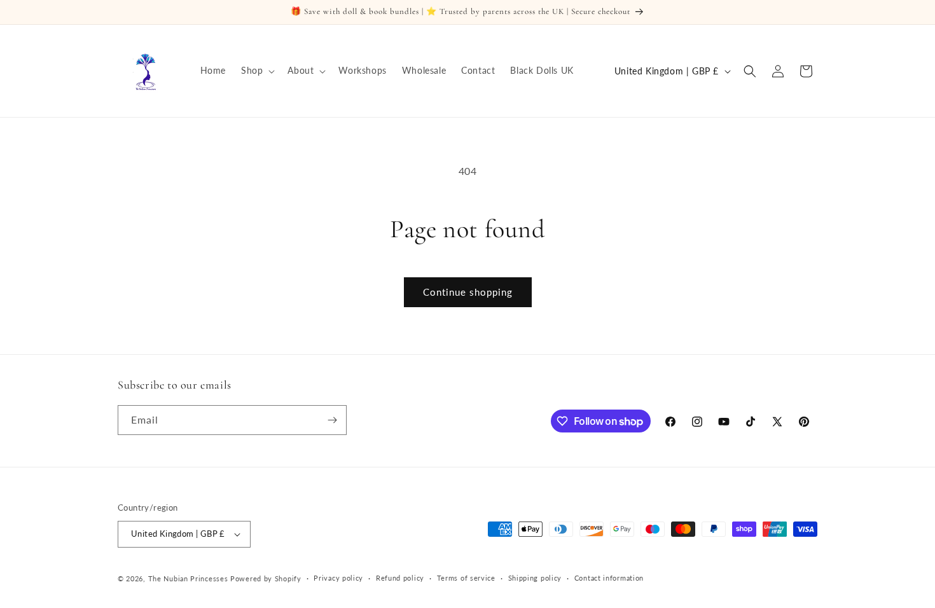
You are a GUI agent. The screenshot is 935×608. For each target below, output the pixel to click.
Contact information (609, 578)
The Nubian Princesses (188, 578)
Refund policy (400, 578)
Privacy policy (338, 578)
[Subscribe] (332, 420)
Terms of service (466, 578)
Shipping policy (535, 578)
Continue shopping (468, 292)
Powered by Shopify (265, 578)
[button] (256, 70)
